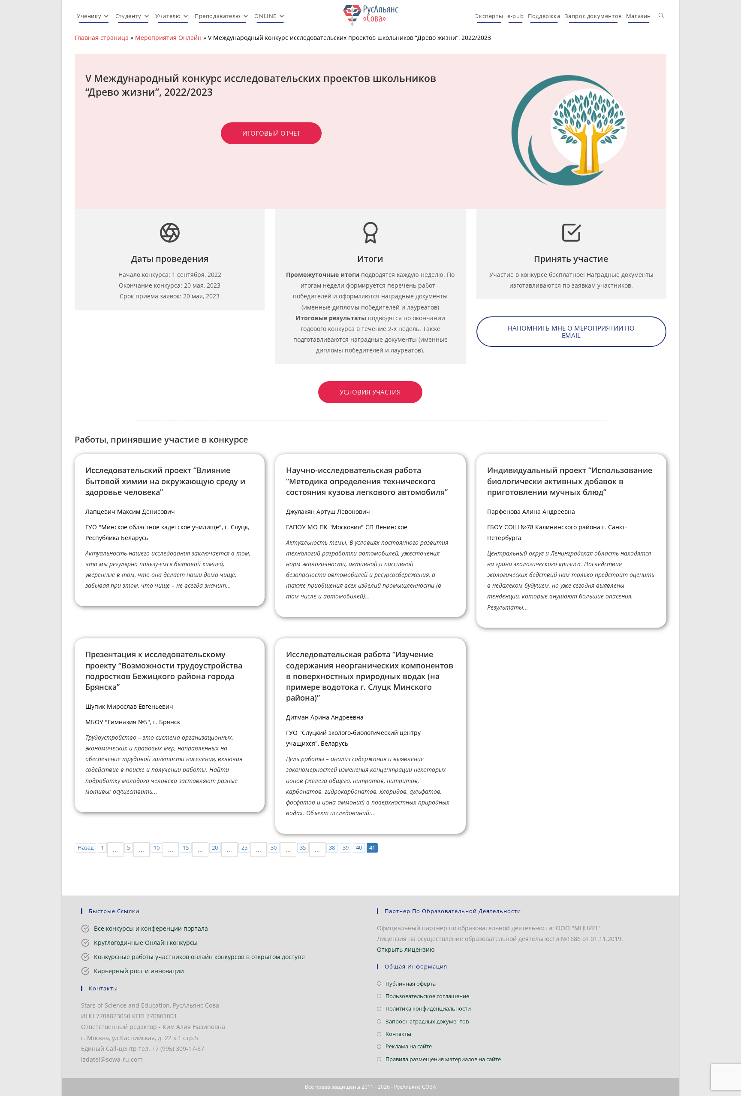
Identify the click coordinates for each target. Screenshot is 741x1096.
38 (332, 847)
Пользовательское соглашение (427, 996)
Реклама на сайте (409, 1046)
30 (274, 847)
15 (186, 847)
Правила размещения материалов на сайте (443, 1059)
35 (303, 847)
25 (244, 847)
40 (359, 847)
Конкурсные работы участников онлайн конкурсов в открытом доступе (199, 957)
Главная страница (102, 37)
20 (215, 847)
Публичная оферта (411, 983)
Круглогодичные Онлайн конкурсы (146, 942)
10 (157, 847)
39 (346, 847)
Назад (85, 847)
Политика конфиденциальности (428, 1008)
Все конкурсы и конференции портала (151, 928)
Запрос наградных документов (427, 1021)
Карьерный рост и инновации (139, 971)
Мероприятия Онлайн (168, 37)
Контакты (398, 1034)
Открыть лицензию (406, 949)
